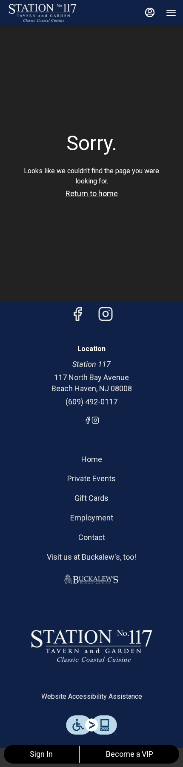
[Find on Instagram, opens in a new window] (105, 317)
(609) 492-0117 (91, 401)
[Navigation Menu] (171, 13)
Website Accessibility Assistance (91, 696)
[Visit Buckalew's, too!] (91, 578)
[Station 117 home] (45, 12)
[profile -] (150, 12)
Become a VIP (129, 754)
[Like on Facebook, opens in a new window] (77, 317)
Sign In (41, 754)
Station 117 (91, 646)
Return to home (92, 193)
